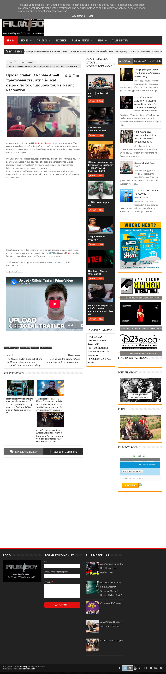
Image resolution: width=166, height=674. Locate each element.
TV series (35, 348)
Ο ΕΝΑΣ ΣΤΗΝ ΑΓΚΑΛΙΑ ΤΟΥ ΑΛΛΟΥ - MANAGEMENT (146, 194)
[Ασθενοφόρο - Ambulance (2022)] (100, 110)
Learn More (78, 16)
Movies (24, 40)
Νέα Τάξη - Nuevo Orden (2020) (97, 272)
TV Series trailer (25, 62)
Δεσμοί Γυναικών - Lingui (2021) (97, 238)
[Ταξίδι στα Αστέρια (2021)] (100, 184)
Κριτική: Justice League (111, 640)
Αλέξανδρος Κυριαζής (11, 348)
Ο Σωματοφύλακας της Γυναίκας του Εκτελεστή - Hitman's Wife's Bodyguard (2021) (100, 166)
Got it (92, 16)
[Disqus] (43, 500)
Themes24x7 (29, 669)
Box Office (61, 40)
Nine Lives (71, 253)
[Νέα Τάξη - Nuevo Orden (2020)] (100, 253)
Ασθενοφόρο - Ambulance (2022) (97, 129)
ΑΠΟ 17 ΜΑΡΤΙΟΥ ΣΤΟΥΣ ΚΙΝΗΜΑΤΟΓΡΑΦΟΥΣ (99, 64)
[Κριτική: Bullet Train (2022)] (100, 78)
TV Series (42, 40)
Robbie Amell (25, 348)
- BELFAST (93, 355)
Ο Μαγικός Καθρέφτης (110, 603)
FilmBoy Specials (80, 40)
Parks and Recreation (44, 143)
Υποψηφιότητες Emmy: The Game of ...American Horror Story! (147, 73)
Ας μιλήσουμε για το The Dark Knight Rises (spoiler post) (111, 568)
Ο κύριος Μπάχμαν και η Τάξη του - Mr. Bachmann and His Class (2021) (100, 310)
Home (12, 40)
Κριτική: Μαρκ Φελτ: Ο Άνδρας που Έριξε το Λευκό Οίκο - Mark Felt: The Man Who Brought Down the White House (146, 104)
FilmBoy (23, 666)
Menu (100, 40)
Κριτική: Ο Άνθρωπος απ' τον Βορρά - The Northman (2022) (83, 51)
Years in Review (120, 40)
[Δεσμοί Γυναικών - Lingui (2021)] (100, 219)
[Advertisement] (103, 23)
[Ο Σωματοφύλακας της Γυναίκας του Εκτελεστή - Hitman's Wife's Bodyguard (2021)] (100, 144)
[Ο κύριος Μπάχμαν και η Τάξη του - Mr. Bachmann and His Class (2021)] (100, 287)
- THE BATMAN (95, 337)
